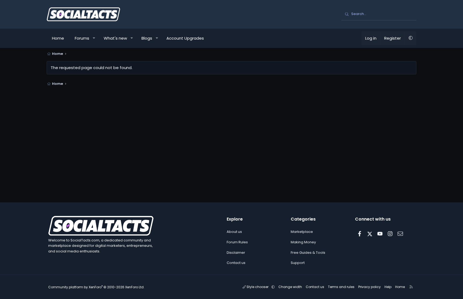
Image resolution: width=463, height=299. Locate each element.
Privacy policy (369, 287)
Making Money (303, 242)
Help (387, 287)
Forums (82, 38)
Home (58, 38)
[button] (94, 38)
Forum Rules (237, 242)
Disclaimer (236, 252)
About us (234, 231)
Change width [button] (290, 287)
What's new (115, 38)
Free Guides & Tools (308, 252)
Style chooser (257, 287)
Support (298, 262)
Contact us (236, 262)
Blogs (146, 38)
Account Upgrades (185, 38)
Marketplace (302, 231)
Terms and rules (341, 287)
